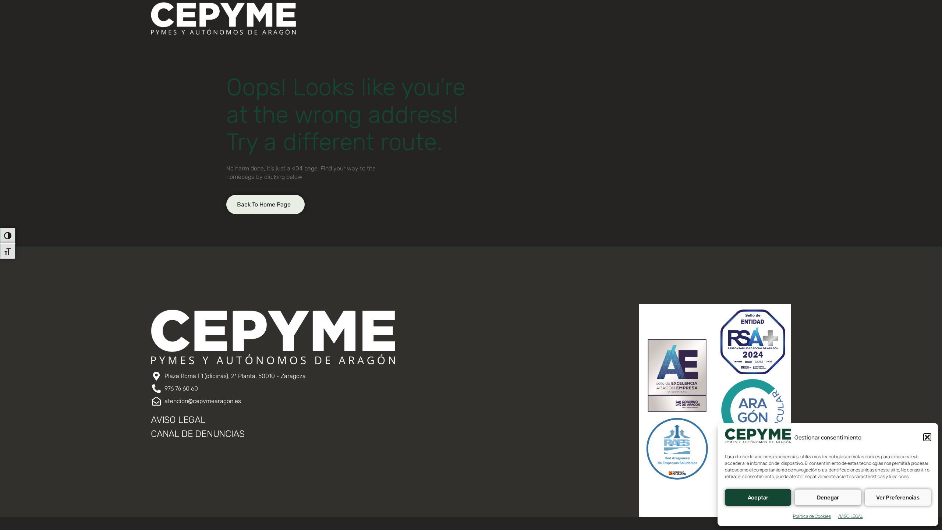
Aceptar (758, 497)
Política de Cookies (812, 516)
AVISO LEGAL (850, 516)
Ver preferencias (898, 497)
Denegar (828, 497)
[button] (927, 437)
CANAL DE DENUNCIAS (197, 433)
